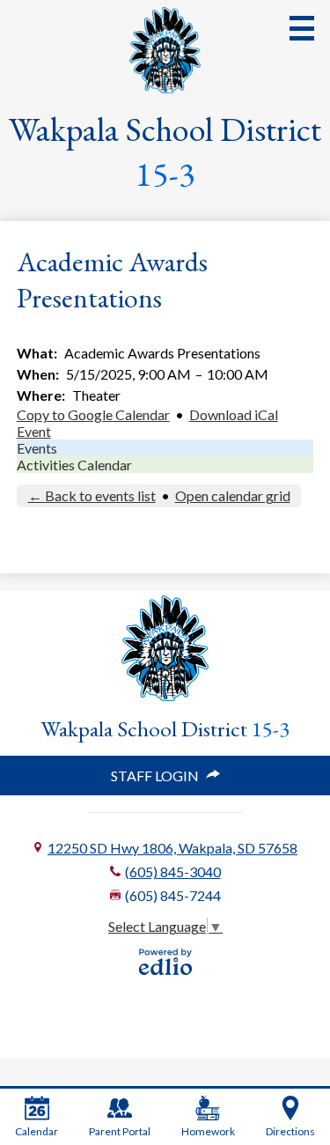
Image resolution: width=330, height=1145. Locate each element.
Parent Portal (119, 1131)
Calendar (36, 1131)
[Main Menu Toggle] (301, 28)
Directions (290, 1131)
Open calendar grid (232, 495)
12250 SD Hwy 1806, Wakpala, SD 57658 (172, 847)
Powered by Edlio (165, 962)
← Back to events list (92, 495)
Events (37, 448)
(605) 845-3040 (173, 871)
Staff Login (155, 775)
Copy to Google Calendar (93, 414)
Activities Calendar (74, 464)
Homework (208, 1131)
